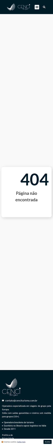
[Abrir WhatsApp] (46, 438)
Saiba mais (21, 442)
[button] (37, 7)
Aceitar (47, 442)
